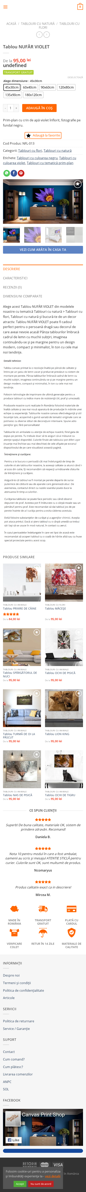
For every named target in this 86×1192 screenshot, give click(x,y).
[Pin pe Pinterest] (21, 173)
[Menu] (5, 7)
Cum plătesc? (13, 1067)
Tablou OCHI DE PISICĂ (60, 673)
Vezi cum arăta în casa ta (43, 249)
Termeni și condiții (17, 983)
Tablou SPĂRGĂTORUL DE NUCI (20, 674)
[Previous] (9, 201)
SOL (6, 1089)
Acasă (11, 23)
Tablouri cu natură (38, 23)
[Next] (76, 201)
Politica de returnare (18, 1021)
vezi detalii (52, 1176)
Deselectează (75, 77)
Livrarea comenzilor (18, 1074)
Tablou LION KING (57, 734)
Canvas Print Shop (43, 7)
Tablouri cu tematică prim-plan (50, 163)
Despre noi (11, 975)
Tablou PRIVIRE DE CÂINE (19, 608)
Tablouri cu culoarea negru (37, 158)
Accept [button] (20, 1184)
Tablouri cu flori (59, 25)
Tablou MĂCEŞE (55, 608)
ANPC (7, 1082)
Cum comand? (14, 1059)
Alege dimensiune (15, 80)
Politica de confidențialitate (23, 990)
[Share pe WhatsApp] (6, 173)
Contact (9, 1052)
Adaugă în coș (39, 108)
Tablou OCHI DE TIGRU (60, 795)
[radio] (12, 87)
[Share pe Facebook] (14, 173)
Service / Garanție (16, 1028)
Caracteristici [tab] (15, 278)
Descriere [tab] (11, 269)
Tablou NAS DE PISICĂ (17, 795)
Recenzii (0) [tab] (12, 287)
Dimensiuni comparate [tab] (22, 296)
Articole (9, 998)
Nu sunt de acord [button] (41, 1184)
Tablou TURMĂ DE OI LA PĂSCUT (19, 735)
